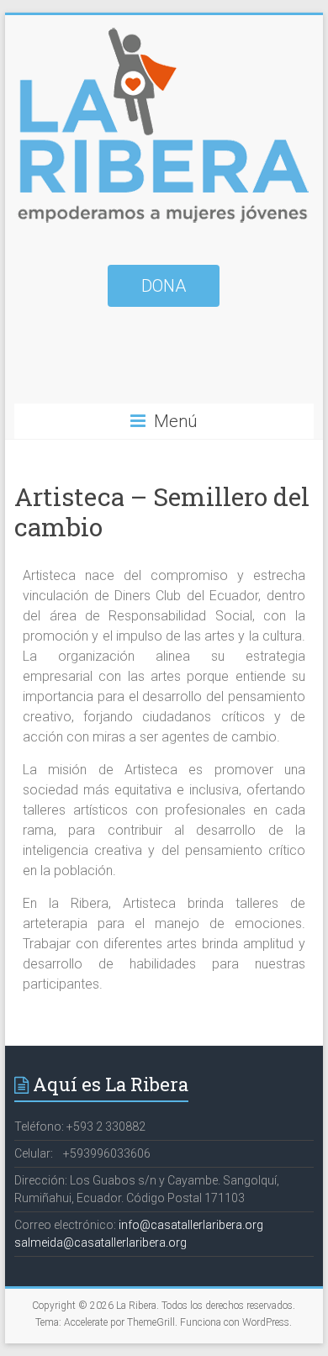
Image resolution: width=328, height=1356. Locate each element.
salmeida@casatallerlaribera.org (100, 1242)
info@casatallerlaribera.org (191, 1225)
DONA (163, 286)
